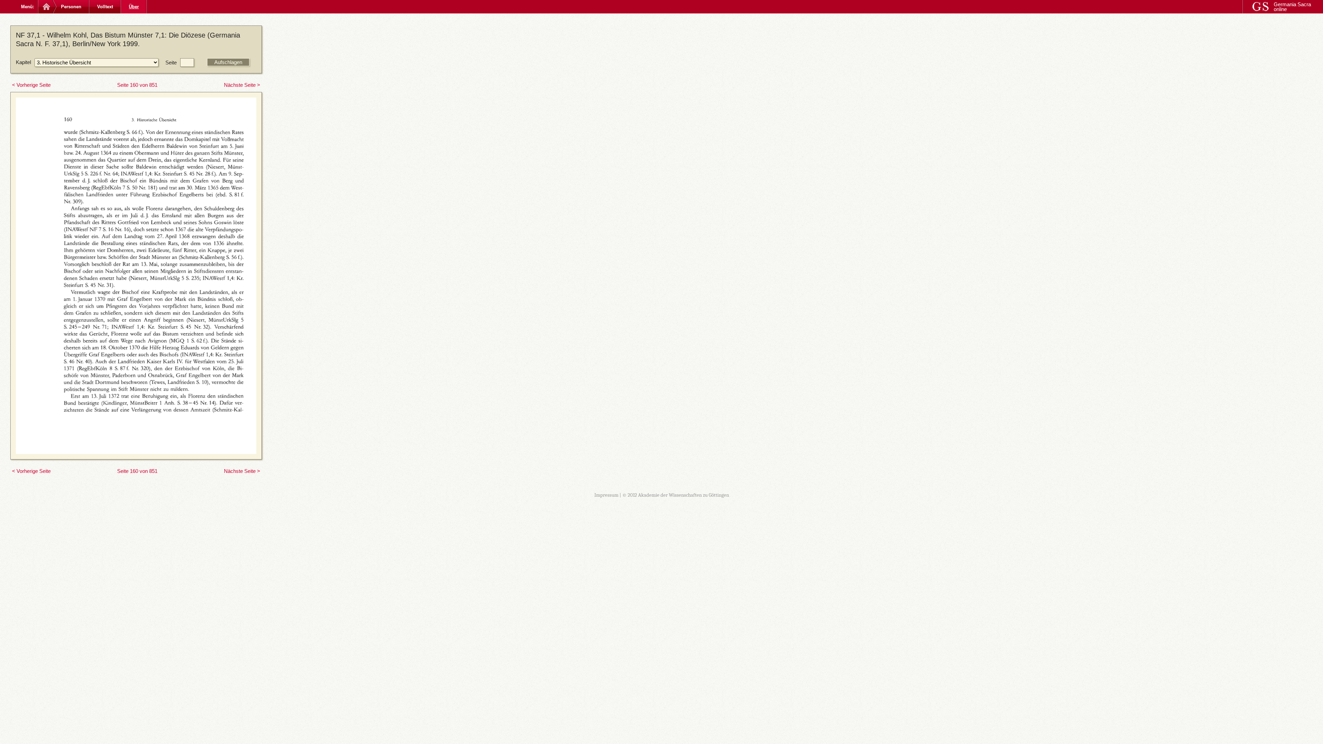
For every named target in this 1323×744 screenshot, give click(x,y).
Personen (71, 6)
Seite (171, 62)
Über (134, 6)
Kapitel (23, 62)
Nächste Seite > (242, 85)
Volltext (105, 6)
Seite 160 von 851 (137, 85)
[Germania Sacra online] (46, 6)
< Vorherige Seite (31, 85)
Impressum (606, 495)
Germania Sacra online (1292, 6)
